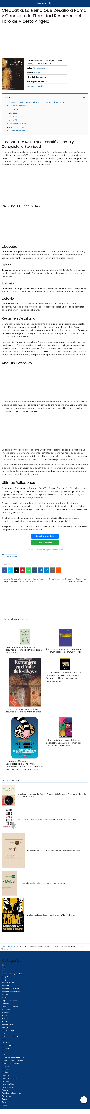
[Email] (52, 570)
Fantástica (6, 1021)
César (15, 113)
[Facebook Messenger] (10, 570)
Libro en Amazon (45, 543)
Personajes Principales (18, 105)
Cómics (5, 998)
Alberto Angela (39, 68)
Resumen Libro (45, 3)
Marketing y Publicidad (11, 1063)
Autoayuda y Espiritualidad (12, 974)
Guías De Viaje (8, 1030)
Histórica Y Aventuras (10, 1036)
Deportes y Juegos (9, 1001)
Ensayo (37, 72)
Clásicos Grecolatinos (11, 992)
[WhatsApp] (28, 570)
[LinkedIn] (40, 570)
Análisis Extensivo (16, 127)
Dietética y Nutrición (10, 1007)
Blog (4, 980)
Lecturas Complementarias (13, 1057)
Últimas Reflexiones (17, 130)
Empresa (5, 1012)
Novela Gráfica (8, 1084)
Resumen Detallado (17, 123)
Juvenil (4, 1054)
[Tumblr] (34, 570)
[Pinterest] (22, 570)
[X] (16, 570)
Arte (3, 971)
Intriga (4, 1051)
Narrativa (5, 1075)
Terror (4, 1102)
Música (5, 1072)
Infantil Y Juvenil (8, 1045)
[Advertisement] (45, 39)
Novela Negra (7, 1087)
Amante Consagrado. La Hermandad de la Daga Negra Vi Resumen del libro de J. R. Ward (23, 580)
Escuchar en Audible (35, 86)
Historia (5, 1033)
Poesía (5, 1090)
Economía (6, 1010)
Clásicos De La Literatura (12, 989)
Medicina (5, 1066)
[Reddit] (58, 570)
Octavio (16, 120)
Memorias (6, 1069)
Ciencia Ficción (8, 983)
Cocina (5, 995)
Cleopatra (16, 109)
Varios (4, 1105)
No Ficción (6, 1081)
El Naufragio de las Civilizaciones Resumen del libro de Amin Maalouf (67, 580)
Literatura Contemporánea (12, 1060)
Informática (6, 1048)
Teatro (4, 1099)
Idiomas (5, 1042)
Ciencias (5, 986)
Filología (5, 1027)
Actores (5, 968)
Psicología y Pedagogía (11, 1093)
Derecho (5, 1004)
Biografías (6, 977)
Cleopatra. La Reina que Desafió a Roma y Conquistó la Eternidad (36, 102)
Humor (4, 1039)
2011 (3, 965)
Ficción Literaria (8, 1024)
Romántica (6, 1096)
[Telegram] (46, 570)
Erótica (5, 1018)
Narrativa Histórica (9, 1078)
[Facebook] (4, 570)
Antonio (16, 116)
